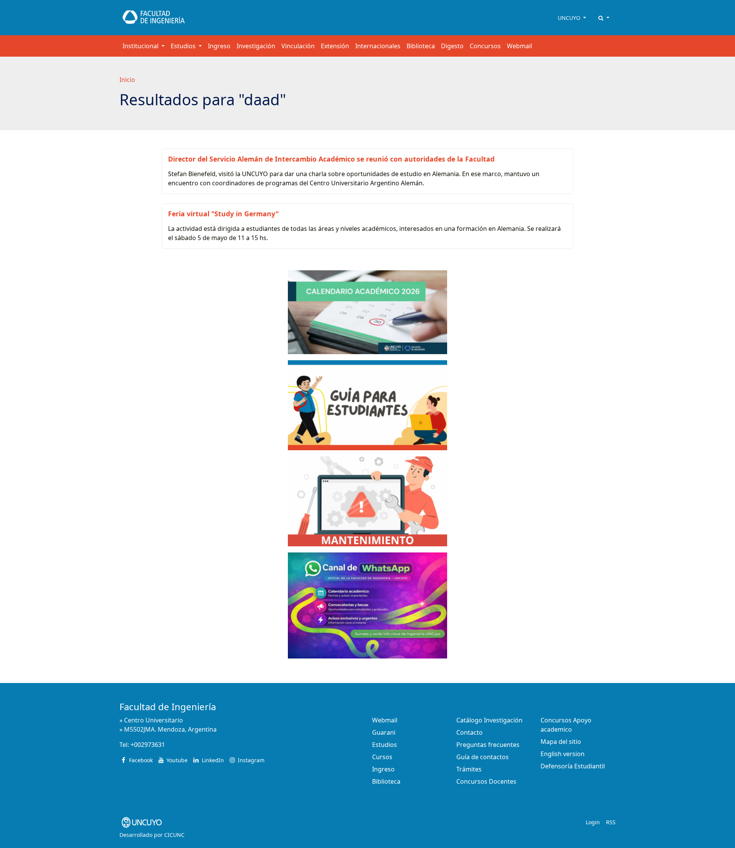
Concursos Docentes (486, 781)
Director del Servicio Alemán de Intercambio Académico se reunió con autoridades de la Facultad (331, 158)
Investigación (256, 46)
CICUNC (174, 834)
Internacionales (377, 46)
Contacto (469, 732)
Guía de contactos (482, 757)
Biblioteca (421, 46)
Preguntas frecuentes (487, 744)
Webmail (519, 46)
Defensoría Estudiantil (573, 766)
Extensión (335, 46)
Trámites (469, 769)
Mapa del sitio (561, 741)
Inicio (127, 79)
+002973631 (148, 744)
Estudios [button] (184, 46)
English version (563, 754)
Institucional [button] (141, 46)
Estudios (384, 744)
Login (593, 822)
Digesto (452, 46)
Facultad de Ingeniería (167, 706)
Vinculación (298, 46)
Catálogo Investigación (489, 720)
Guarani (383, 732)
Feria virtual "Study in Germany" (223, 213)
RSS (611, 822)
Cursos (382, 757)
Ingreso (219, 46)
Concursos (485, 46)
